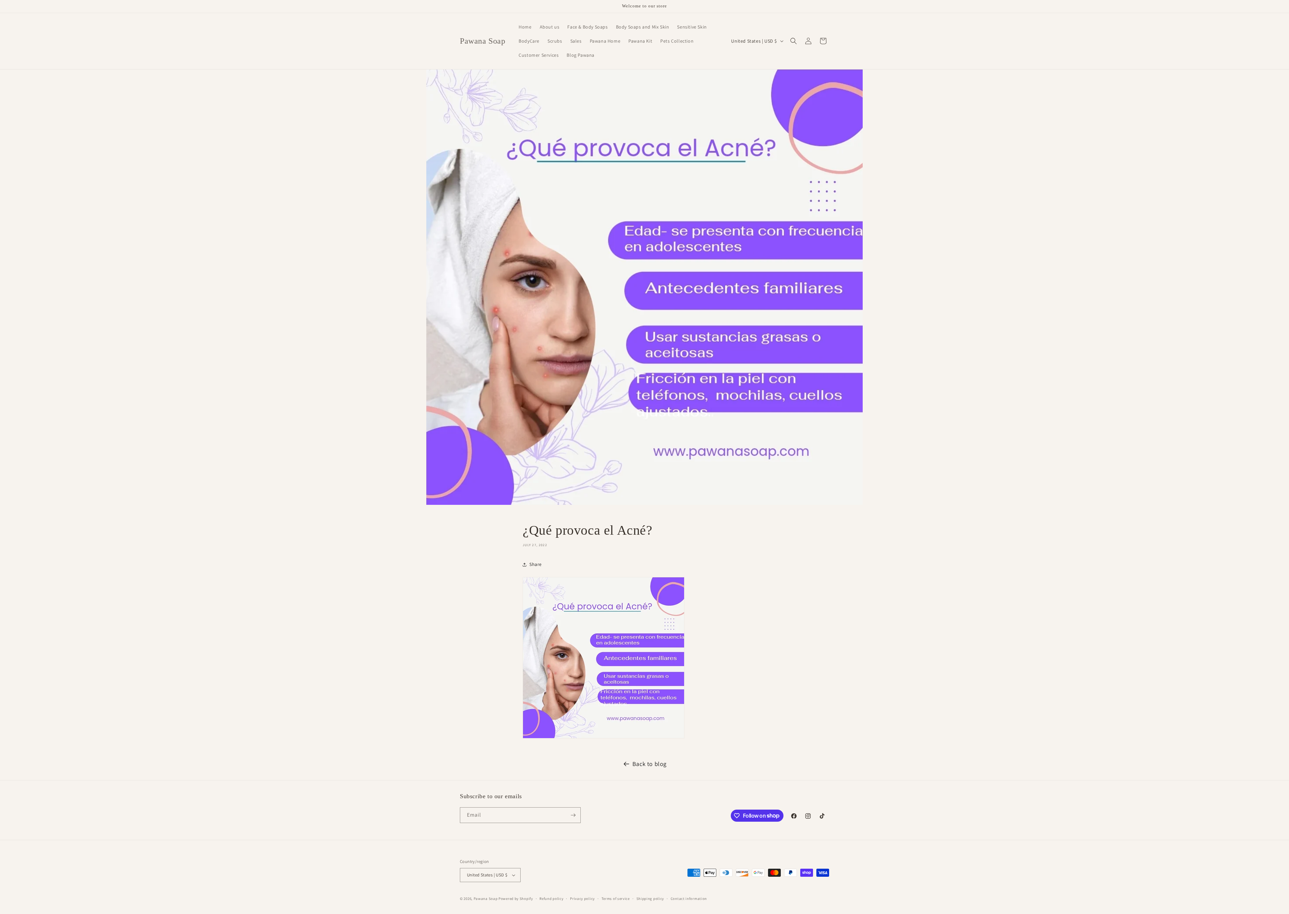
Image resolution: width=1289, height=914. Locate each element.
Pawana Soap (486, 898)
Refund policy (551, 898)
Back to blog (649, 764)
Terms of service (616, 898)
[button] (793, 41)
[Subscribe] (573, 815)
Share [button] (535, 564)
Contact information (689, 898)
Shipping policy (650, 898)
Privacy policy (582, 898)
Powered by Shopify (515, 898)
